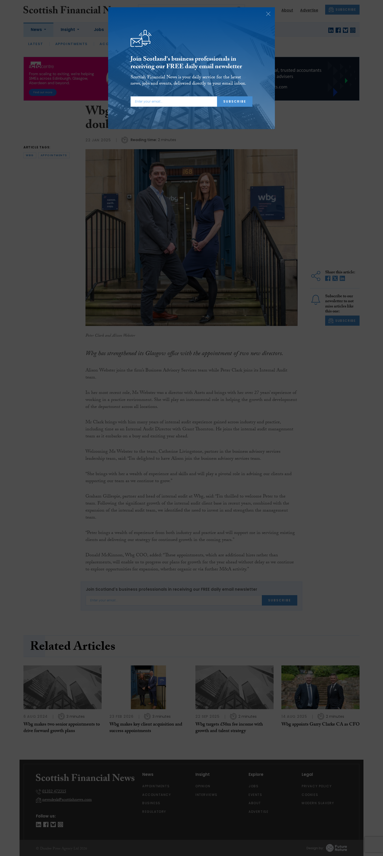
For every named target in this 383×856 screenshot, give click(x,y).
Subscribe (234, 101)
